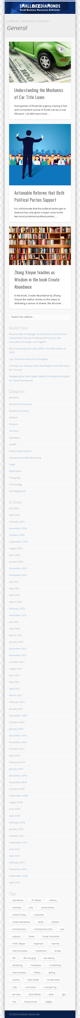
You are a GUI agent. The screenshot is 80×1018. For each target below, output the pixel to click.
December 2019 (18, 735)
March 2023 (15, 602)
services (16, 994)
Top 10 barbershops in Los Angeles (28, 359)
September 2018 (18, 795)
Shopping (14, 477)
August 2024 (15, 548)
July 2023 (14, 581)
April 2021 (14, 688)
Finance (13, 424)
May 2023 (14, 588)
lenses (58, 950)
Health (12, 444)
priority (16, 979)
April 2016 (14, 882)
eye (62, 929)
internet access (19, 950)
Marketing (17, 965)
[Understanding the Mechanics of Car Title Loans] (40, 62)
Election (55, 921)
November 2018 (18, 782)
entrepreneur (19, 929)
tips (14, 1001)
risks (14, 987)
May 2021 (14, 682)
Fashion (13, 417)
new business (19, 972)
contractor (39, 914)
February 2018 (17, 822)
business (16, 907)
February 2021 (17, 702)
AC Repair (36, 900)
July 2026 (14, 508)
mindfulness (55, 965)
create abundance (21, 921)
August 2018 (15, 802)
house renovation (51, 936)
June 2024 (14, 555)
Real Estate (15, 471)
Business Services (19, 410)
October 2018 (16, 789)
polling (52, 972)
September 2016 (18, 875)
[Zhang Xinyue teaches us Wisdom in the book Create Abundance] (40, 246)
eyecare (16, 936)
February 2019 (17, 762)
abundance (17, 900)
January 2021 (16, 708)
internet (55, 943)
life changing (29, 958)
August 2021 (15, 668)
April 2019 (14, 755)
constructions (47, 907)
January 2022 (16, 642)
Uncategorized (17, 491)
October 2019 (16, 749)
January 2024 (16, 561)
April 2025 (14, 515)
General (13, 430)
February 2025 (17, 521)
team (51, 994)
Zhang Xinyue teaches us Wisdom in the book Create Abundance (37, 279)
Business (14, 397)
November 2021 (18, 655)
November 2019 (18, 742)
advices (53, 900)
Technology (15, 484)
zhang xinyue (30, 1001)
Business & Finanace (20, 404)
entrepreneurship (43, 929)
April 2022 (14, 628)
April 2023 (14, 595)
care (31, 907)
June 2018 (14, 809)
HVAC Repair (18, 943)
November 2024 (18, 528)
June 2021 (14, 675)
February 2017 (17, 862)
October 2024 (16, 535)
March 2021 (15, 695)
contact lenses (19, 914)
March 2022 (15, 635)
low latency (49, 958)
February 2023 (17, 608)
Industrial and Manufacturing (25, 457)
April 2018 (14, 815)
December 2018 (18, 775)
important (38, 943)
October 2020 (16, 722)
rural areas (30, 987)
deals (41, 921)
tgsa (64, 994)
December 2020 (18, 715)
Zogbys (48, 1001)
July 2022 (14, 622)
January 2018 (16, 829)
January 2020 (16, 729)
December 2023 (18, 568)
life (13, 958)
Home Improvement (20, 451)
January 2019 (16, 769)
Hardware (14, 437)
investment (41, 950)
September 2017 (18, 842)
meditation (36, 965)
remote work (53, 979)
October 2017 (16, 835)
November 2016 (18, 869)
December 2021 (18, 648)
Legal (12, 464)
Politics (37, 972)
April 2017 (14, 855)
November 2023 (18, 575)
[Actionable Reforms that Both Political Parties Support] (40, 155)
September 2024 (18, 541)
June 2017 (14, 849)
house (31, 936)
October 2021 (16, 662)
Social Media (34, 994)
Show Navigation (61, 33)
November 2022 (18, 615)
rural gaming (50, 987)
